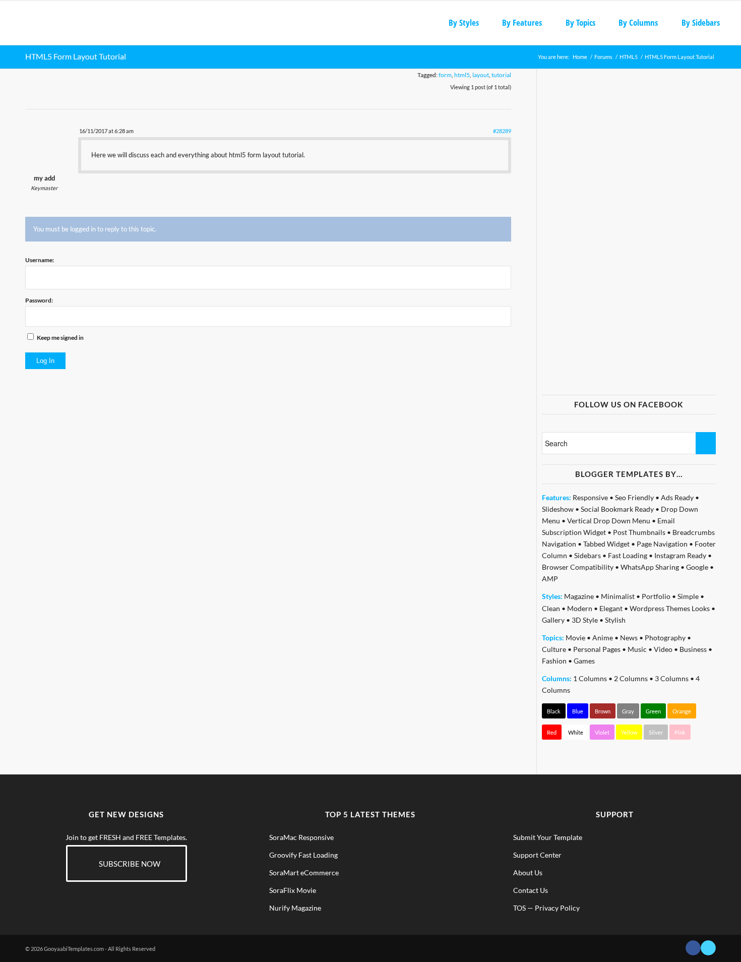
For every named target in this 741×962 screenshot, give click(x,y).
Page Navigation (662, 543)
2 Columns (631, 678)
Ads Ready (677, 497)
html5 (462, 75)
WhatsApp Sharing (650, 567)
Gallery (553, 620)
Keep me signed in (60, 337)
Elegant (611, 608)
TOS (519, 908)
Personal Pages (597, 649)
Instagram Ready (680, 555)
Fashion (554, 660)
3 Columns (672, 678)
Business (693, 649)
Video (663, 649)
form (445, 75)
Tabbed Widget (606, 543)
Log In (45, 361)
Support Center (537, 855)
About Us (527, 872)
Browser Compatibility (577, 567)
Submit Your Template (547, 837)
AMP (550, 578)
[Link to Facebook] (693, 947)
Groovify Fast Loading (303, 855)
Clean (551, 608)
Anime (602, 637)
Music (637, 649)
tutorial (501, 75)
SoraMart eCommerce (304, 872)
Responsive (590, 497)
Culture (554, 649)
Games (584, 660)
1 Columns (590, 678)
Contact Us (530, 890)
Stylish (615, 620)
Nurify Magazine (295, 908)
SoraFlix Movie (292, 890)
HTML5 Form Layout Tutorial (75, 56)
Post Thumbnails (639, 532)
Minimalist (618, 596)
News (629, 637)
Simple (688, 596)
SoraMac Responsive (301, 837)
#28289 (502, 131)
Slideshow (558, 509)
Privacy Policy (557, 908)
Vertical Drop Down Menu (608, 520)
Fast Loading (627, 555)
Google (697, 567)
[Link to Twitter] (708, 947)
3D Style (585, 620)
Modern (579, 608)
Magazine (579, 596)
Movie (575, 637)
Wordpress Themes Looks (670, 608)
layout (480, 75)
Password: (39, 300)
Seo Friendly (634, 497)
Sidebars (587, 555)
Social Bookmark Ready (617, 509)
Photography (665, 637)
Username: (39, 260)
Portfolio (656, 596)
